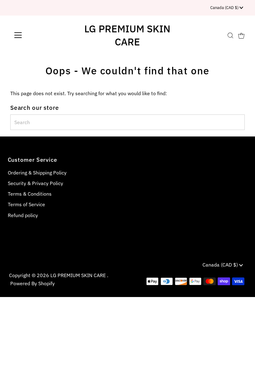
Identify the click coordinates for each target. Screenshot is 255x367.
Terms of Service (26, 204)
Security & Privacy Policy (35, 183)
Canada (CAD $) (224, 7)
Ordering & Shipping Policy (37, 173)
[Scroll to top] (242, 354)
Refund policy (23, 215)
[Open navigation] (38, 35)
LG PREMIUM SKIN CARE (127, 35)
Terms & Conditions (30, 194)
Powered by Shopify (32, 283)
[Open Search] (230, 35)
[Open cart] (241, 35)
